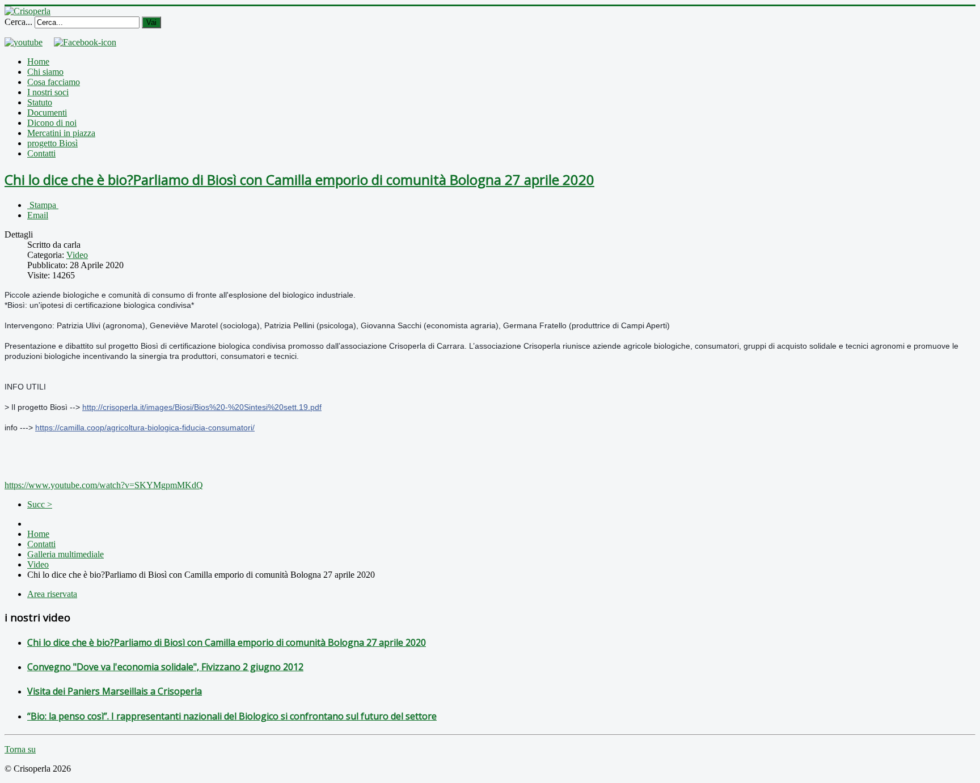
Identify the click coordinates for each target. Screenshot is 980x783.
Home (38, 61)
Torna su (20, 749)
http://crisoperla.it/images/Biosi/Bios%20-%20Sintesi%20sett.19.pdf (202, 407)
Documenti (47, 112)
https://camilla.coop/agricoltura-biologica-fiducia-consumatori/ (145, 427)
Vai (151, 22)
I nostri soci (48, 92)
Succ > (39, 504)
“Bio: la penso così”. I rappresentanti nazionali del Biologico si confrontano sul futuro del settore (232, 716)
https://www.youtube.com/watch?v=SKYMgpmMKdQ (104, 485)
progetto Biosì (52, 143)
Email (37, 215)
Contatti (41, 153)
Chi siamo (45, 72)
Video (77, 255)
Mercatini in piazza (61, 133)
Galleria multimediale (65, 554)
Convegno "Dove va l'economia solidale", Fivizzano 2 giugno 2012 (165, 667)
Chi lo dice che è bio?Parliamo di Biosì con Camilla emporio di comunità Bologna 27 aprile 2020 (299, 179)
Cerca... (18, 22)
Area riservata (52, 594)
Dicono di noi (52, 123)
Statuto (39, 102)
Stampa (42, 205)
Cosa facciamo (53, 82)
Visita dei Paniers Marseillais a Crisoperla (114, 691)
